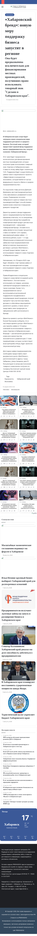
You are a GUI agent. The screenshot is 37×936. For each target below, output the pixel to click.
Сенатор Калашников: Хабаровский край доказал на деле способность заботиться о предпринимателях (17, 651)
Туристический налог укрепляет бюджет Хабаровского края (18, 716)
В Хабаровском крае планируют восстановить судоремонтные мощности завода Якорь (18, 685)
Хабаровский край (23, 379)
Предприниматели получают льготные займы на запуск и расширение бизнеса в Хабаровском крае (16, 615)
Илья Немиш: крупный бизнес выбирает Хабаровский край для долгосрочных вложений (18, 581)
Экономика (9, 15)
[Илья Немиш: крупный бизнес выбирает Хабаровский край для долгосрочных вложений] (18, 566)
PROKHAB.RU (20, 930)
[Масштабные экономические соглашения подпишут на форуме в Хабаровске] (18, 534)
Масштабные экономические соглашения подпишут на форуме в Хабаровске (16, 548)
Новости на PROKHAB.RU (19, 917)
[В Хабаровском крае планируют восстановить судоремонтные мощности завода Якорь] (18, 670)
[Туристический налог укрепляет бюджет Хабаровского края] (18, 703)
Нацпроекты (9, 379)
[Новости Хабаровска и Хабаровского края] (18, 6)
